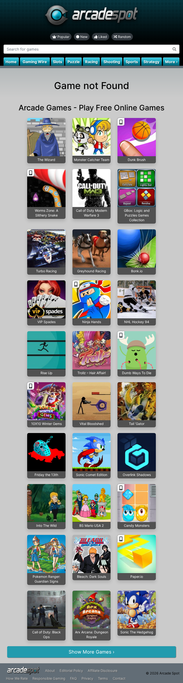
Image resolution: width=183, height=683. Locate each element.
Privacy (87, 678)
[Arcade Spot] (91, 16)
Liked (102, 37)
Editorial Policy (71, 671)
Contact (119, 678)
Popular (62, 37)
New (83, 37)
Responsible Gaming (48, 678)
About (50, 671)
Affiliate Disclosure (102, 671)
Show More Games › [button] (91, 652)
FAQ (73, 678)
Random (124, 37)
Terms (103, 678)
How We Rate (17, 678)
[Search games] (174, 49)
